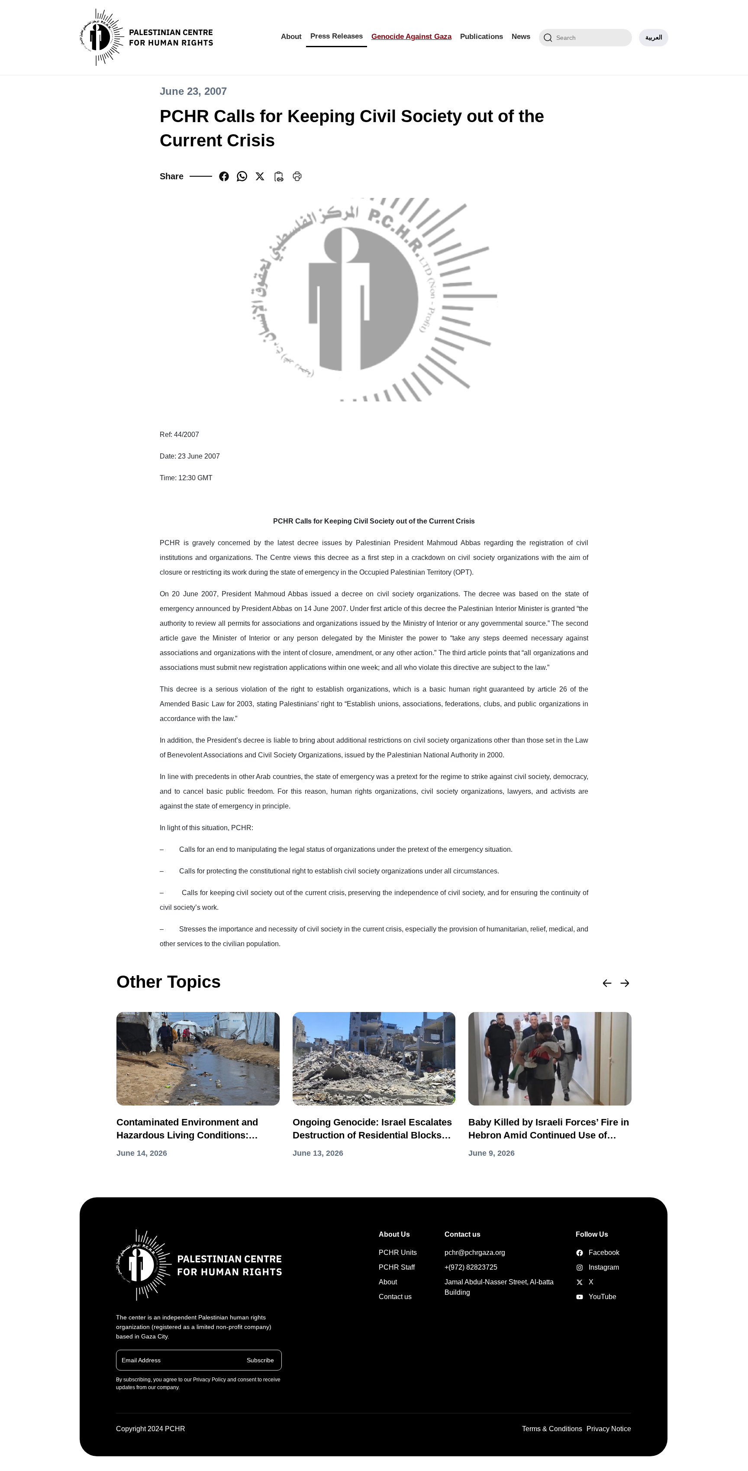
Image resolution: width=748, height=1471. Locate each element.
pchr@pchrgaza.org (475, 1252)
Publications (481, 36)
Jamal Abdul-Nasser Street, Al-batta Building (499, 1287)
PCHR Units (398, 1252)
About (291, 36)
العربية (653, 37)
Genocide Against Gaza (411, 36)
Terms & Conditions (552, 1428)
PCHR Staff (397, 1267)
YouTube (589, 1296)
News (521, 36)
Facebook (589, 1252)
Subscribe (260, 1359)
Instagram (589, 1267)
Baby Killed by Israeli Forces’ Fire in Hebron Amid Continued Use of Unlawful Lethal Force (548, 1129)
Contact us (395, 1296)
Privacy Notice (609, 1428)
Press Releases (336, 36)
